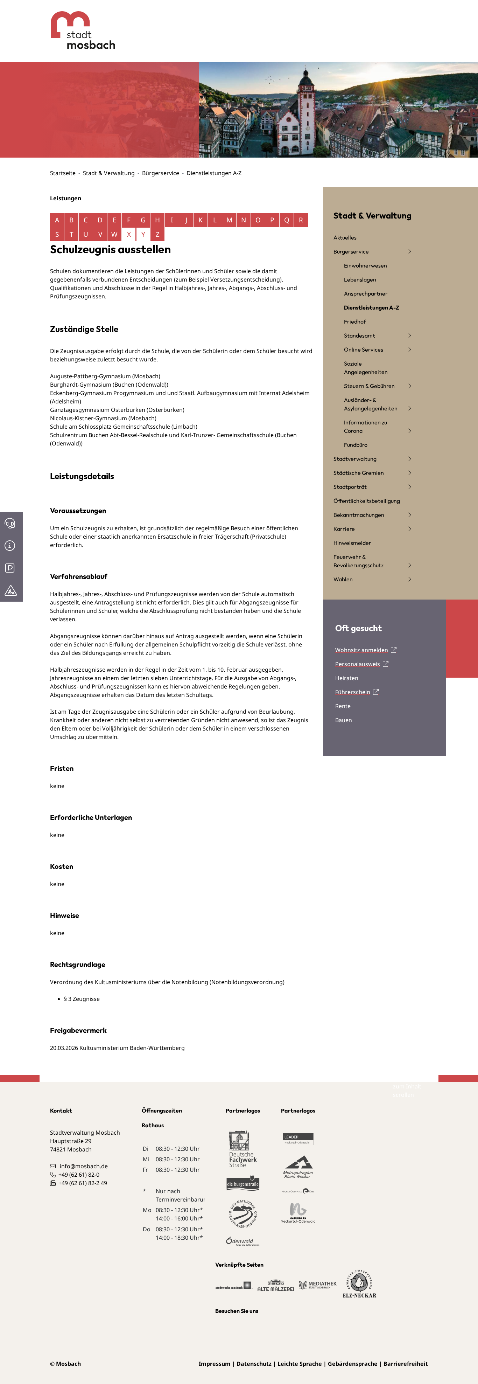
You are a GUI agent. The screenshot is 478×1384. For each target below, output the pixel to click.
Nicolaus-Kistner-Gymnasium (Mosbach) (103, 418)
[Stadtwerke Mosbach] (234, 1289)
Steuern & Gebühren (369, 385)
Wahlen (343, 579)
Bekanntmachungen (358, 514)
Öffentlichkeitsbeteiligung (366, 500)
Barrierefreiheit (406, 1364)
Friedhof (355, 321)
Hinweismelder (352, 542)
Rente (343, 706)
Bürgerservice (160, 173)
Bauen (343, 720)
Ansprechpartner (366, 293)
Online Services (363, 349)
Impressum (215, 1364)
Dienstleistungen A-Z (371, 307)
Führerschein (352, 692)
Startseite (63, 173)
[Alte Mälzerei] (276, 1289)
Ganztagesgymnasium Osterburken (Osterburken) (117, 410)
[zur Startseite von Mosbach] (77, 25)
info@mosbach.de (84, 1166)
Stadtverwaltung (355, 458)
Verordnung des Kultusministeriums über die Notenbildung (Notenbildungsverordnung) (167, 982)
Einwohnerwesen (365, 265)
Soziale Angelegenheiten (366, 367)
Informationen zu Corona (365, 426)
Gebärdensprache (353, 1364)
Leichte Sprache (299, 1364)
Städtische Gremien (358, 472)
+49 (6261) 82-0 (78, 1174)
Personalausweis (357, 664)
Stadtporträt (350, 486)
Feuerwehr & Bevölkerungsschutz (358, 561)
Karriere (344, 528)
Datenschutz (254, 1364)
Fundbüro (355, 444)
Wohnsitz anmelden (361, 650)
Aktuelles (345, 237)
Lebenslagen (360, 279)
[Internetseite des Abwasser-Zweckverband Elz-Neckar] (360, 1288)
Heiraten (346, 678)
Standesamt (359, 335)
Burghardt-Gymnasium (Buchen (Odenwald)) (109, 384)
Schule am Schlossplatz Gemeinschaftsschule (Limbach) (123, 426)
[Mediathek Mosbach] (318, 1289)
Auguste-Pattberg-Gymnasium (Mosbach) (105, 376)
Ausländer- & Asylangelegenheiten (371, 404)
